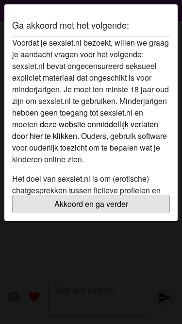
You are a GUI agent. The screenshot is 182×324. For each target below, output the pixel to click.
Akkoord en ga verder (91, 203)
